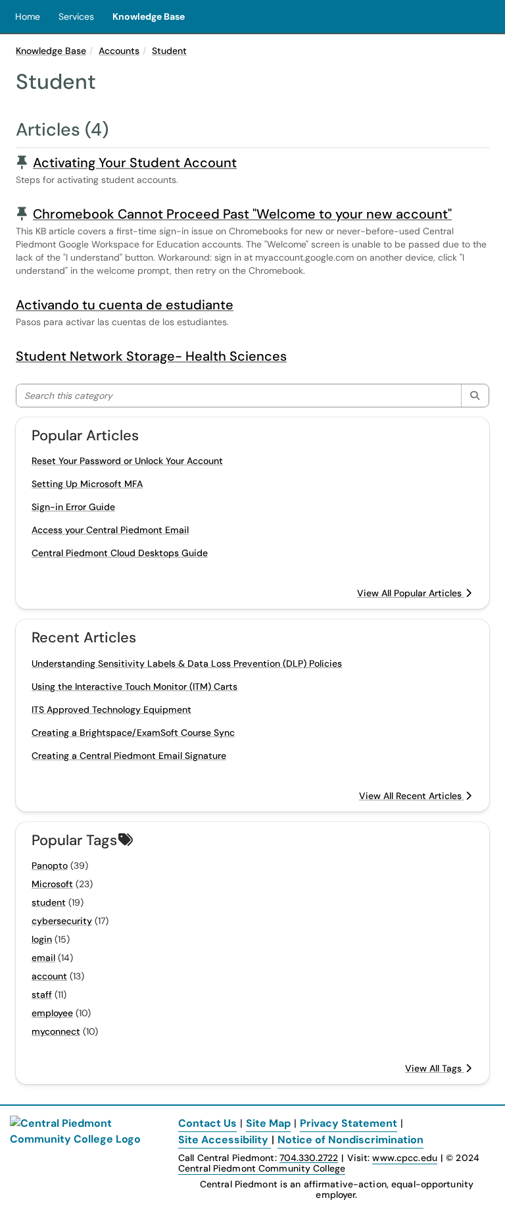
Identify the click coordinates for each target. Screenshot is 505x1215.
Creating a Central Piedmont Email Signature (129, 756)
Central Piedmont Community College (261, 1168)
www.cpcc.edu (404, 1158)
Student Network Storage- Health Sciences (151, 356)
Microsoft (52, 884)
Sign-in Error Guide (73, 507)
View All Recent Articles (411, 796)
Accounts (119, 51)
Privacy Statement (348, 1123)
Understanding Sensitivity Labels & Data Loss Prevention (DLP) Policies (187, 663)
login (42, 939)
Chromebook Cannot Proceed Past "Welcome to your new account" (242, 213)
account (49, 976)
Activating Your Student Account (135, 162)
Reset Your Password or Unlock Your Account (127, 461)
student (49, 902)
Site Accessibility (223, 1140)
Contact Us (207, 1123)
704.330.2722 (308, 1158)
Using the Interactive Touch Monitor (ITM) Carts (134, 686)
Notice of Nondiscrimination (350, 1140)
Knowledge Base (148, 16)
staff (42, 994)
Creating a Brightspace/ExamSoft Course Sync (133, 732)
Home (27, 16)
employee (52, 1013)
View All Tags (434, 1068)
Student (169, 51)
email (43, 958)
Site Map (268, 1123)
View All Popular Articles (410, 593)
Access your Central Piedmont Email (110, 530)
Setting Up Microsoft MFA (87, 484)
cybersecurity (62, 921)
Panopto (50, 865)
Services (76, 16)
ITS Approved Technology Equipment (111, 709)
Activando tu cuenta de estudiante (124, 304)
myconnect (56, 1031)
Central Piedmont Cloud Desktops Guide (120, 553)
